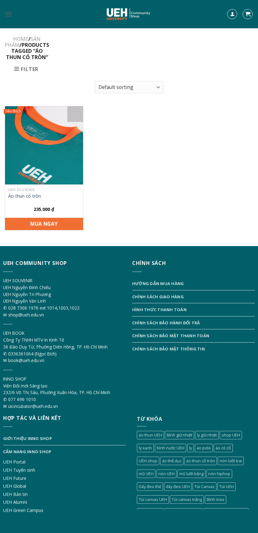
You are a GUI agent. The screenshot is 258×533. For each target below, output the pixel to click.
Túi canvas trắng (187, 499)
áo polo (204, 448)
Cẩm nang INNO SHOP (27, 451)
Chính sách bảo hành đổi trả (166, 323)
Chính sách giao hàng (158, 296)
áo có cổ (223, 448)
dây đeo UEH (178, 486)
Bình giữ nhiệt (179, 435)
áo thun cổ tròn (200, 461)
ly (190, 448)
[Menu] (8, 14)
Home (20, 39)
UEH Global (14, 486)
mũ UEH (146, 473)
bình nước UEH (170, 448)
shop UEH (231, 435)
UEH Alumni (15, 502)
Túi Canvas (204, 486)
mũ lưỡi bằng (191, 473)
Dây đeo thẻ (150, 486)
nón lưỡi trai (231, 461)
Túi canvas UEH (153, 499)
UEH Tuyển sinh (19, 470)
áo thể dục (172, 461)
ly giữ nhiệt (207, 435)
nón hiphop (219, 473)
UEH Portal (14, 462)
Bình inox (215, 499)
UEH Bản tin (15, 494)
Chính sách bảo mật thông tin (168, 349)
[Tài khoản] (232, 14)
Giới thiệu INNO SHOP (27, 438)
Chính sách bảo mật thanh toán (170, 335)
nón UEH (166, 473)
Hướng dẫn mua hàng (158, 283)
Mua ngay (44, 223)
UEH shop (148, 461)
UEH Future (14, 478)
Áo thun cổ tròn (24, 196)
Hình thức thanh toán (159, 309)
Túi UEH (226, 486)
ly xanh (145, 448)
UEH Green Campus (23, 510)
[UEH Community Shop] (129, 14)
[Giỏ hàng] (248, 14)
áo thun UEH (150, 435)
